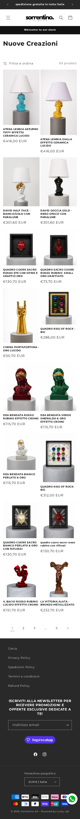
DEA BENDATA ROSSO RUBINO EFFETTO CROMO (21, 417)
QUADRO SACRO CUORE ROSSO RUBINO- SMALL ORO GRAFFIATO (57, 273)
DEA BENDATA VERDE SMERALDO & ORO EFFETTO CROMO (55, 418)
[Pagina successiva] (67, 628)
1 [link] (12, 628)
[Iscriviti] (67, 725)
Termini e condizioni (24, 676)
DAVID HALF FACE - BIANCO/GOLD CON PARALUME (17, 213)
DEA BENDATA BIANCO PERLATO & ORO (19, 476)
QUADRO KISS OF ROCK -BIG (57, 330)
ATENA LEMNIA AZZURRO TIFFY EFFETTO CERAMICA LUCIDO (20, 132)
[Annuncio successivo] (72, 4)
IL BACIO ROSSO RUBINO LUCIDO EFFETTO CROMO (20, 603)
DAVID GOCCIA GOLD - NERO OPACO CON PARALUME (56, 213)
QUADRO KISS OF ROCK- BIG (57, 488)
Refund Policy (19, 686)
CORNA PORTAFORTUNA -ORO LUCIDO (21, 349)
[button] (8, 17)
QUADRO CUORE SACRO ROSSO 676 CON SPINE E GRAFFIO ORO (20, 273)
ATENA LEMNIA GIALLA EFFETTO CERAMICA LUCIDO (56, 142)
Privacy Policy (19, 658)
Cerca (12, 648)
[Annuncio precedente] (7, 4)
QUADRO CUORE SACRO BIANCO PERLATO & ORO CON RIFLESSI (20, 545)
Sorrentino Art (30, 811)
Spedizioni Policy (21, 667)
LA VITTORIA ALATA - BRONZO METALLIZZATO (57, 603)
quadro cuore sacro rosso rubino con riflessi (57, 544)
